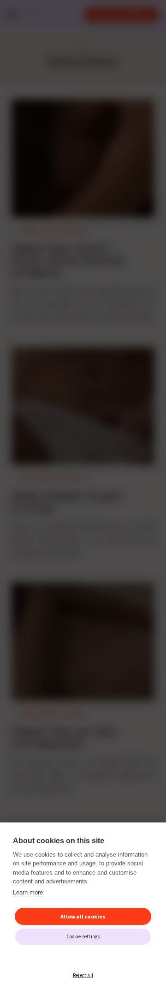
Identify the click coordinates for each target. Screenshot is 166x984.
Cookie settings (83, 936)
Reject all (83, 975)
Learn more (28, 892)
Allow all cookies (82, 916)
